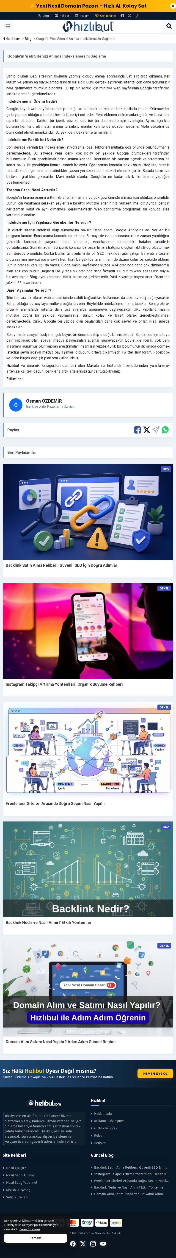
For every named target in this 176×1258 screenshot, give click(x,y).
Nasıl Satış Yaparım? (21, 1182)
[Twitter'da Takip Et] (83, 1244)
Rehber (64, 15)
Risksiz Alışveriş (18, 1190)
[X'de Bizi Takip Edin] (129, 15)
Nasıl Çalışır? (16, 1168)
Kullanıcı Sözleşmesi (109, 1121)
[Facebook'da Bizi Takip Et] (122, 15)
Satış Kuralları (17, 1197)
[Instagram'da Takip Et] (136, 15)
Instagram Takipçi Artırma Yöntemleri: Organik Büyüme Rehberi (64, 684)
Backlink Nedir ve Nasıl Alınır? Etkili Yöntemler (48, 922)
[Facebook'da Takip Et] (73, 1244)
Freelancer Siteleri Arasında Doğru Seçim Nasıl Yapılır (55, 803)
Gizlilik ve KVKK (106, 1128)
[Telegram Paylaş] (156, 430)
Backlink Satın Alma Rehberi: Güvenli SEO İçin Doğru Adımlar (61, 565)
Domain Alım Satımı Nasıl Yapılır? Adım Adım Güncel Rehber (61, 1042)
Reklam (99, 1135)
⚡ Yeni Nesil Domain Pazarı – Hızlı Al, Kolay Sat (88, 6)
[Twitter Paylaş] (146, 430)
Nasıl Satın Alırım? (20, 1175)
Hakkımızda (103, 1113)
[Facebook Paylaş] (137, 430)
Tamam (35, 1238)
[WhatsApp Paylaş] (165, 430)
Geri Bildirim (108, 15)
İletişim (84, 15)
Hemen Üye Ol (155, 1073)
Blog (46, 15)
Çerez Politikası (29, 1229)
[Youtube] (103, 1244)
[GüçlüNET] (116, 1222)
